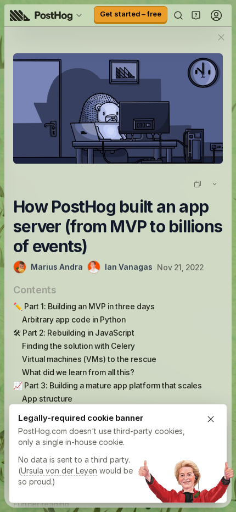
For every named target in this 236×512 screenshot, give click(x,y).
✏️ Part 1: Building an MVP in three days (84, 306)
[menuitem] (47, 15)
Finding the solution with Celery (78, 345)
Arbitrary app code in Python (74, 319)
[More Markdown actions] (214, 184)
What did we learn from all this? (78, 372)
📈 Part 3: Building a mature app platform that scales (107, 385)
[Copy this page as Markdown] (197, 184)
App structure (47, 398)
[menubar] (47, 15)
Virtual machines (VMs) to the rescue (89, 359)
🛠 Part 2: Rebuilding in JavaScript (73, 332)
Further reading (41, 504)
